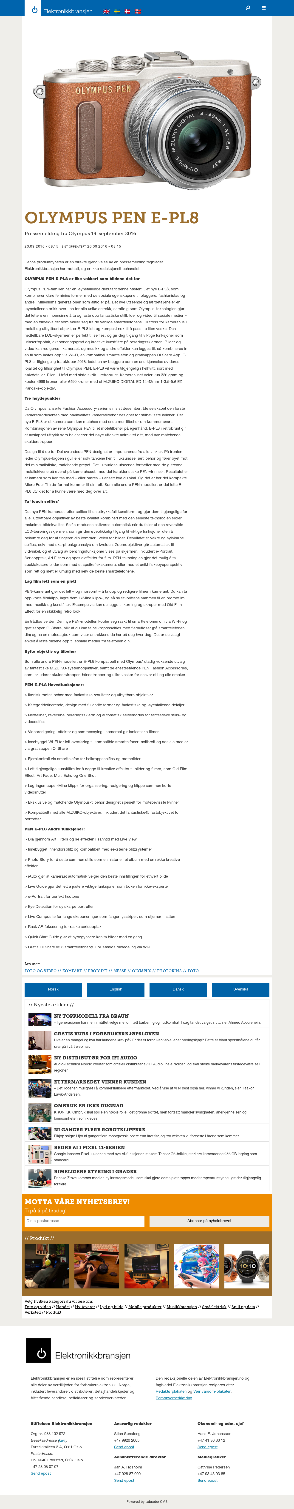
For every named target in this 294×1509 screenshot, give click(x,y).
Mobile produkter (144, 1306)
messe (119, 971)
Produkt (53, 1312)
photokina (169, 971)
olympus (141, 971)
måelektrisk (215, 1306)
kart (62, 1441)
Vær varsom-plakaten (212, 1392)
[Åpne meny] (264, 8)
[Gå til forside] (57, 8)
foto (193, 971)
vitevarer (86, 1306)
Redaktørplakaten (171, 1392)
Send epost (41, 1474)
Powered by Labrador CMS (147, 1502)
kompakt (72, 971)
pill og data (244, 1306)
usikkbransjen (183, 1306)
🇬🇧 (106, 12)
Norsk (53, 990)
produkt (97, 971)
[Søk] (248, 8)
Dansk (178, 990)
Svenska (240, 990)
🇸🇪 (116, 12)
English (116, 990)
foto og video (41, 971)
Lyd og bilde (111, 1306)
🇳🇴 (138, 12)
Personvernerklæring (174, 1398)
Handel (63, 1306)
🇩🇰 (127, 12)
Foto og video (38, 1306)
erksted (34, 1312)
